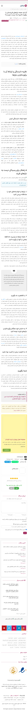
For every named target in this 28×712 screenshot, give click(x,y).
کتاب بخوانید (21, 129)
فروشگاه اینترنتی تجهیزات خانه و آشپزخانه (10, 640)
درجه (24, 656)
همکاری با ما (22, 697)
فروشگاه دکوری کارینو (22, 642)
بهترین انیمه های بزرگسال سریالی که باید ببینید (11, 603)
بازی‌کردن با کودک (17, 361)
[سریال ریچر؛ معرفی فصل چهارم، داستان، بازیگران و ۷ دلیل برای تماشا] (22, 592)
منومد (24, 659)
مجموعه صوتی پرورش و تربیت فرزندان (15, 440)
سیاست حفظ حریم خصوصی (10, 700)
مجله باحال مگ (23, 647)
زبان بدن (21, 247)
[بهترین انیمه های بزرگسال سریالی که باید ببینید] (22, 604)
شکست (14, 158)
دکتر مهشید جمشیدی (22, 638)
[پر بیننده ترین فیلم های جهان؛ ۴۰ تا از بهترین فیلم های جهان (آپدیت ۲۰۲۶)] (22, 598)
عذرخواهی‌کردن (13, 154)
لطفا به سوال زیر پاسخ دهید (21, 524)
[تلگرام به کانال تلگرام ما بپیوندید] (19, 628)
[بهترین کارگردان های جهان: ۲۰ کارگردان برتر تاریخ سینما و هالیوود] (22, 610)
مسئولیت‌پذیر (21, 163)
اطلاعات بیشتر (17, 410)
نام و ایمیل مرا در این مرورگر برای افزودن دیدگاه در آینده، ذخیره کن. (14, 520)
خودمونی (15, 638)
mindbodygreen (20, 457)
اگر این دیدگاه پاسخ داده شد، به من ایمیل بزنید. (15, 530)
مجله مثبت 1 (17, 647)
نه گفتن (4, 299)
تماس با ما (16, 697)
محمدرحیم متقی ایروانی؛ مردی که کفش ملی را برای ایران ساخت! (14, 560)
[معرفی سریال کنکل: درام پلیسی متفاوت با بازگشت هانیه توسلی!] (22, 586)
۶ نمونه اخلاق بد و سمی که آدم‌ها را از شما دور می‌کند (14, 572)
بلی (16, 488)
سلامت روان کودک (10, 459)
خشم (22, 335)
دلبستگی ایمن (19, 94)
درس (2, 158)
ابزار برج (11, 647)
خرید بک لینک (10, 642)
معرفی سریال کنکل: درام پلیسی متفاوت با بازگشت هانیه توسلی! (14, 547)
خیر (11, 488)
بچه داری (21, 459)
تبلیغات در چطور (13, 695)
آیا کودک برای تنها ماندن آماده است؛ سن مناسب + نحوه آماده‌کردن (15, 398)
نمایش (16, 64)
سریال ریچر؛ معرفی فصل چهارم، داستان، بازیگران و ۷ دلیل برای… (12, 591)
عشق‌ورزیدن (3, 38)
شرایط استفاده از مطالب (8, 697)
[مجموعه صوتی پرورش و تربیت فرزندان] (14, 427)
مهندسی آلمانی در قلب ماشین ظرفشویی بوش (16, 566)
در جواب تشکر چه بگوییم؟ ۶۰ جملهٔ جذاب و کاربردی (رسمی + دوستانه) (15, 554)
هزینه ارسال (10, 638)
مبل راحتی (15, 642)
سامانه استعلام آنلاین (22, 640)
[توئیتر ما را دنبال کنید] (9, 628)
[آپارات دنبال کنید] (14, 628)
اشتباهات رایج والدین (19, 36)
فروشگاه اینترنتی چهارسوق (12, 645)
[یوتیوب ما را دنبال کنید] (4, 628)
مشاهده (6, 450)
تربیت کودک (17, 459)
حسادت (15, 335)
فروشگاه (21, 695)
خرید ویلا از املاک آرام (22, 645)
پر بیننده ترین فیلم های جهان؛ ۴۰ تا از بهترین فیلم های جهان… (10, 597)
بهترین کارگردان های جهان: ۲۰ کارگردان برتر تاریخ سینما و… (10, 609)
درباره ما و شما (6, 695)
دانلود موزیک (4, 645)
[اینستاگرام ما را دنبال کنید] (23, 628)
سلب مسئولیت (20, 700)
